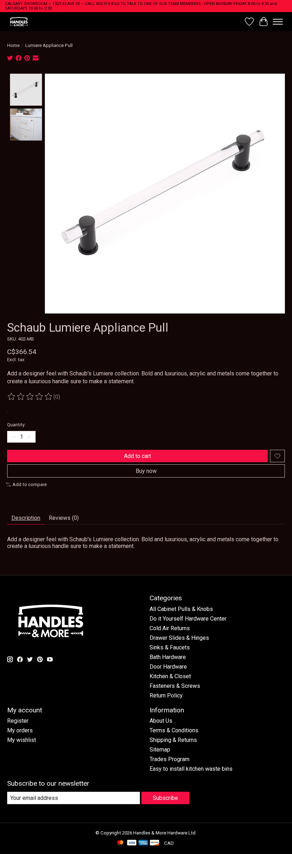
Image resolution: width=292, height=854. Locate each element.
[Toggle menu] (278, 22)
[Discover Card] (154, 843)
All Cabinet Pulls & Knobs (181, 609)
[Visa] (131, 843)
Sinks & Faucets (170, 647)
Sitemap (160, 749)
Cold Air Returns (170, 628)
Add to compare (29, 484)
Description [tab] (25, 518)
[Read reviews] (30, 396)
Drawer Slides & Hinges (179, 637)
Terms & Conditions (174, 730)
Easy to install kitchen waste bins (191, 768)
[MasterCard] (120, 843)
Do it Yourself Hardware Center (188, 618)
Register (17, 720)
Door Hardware (168, 666)
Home (13, 45)
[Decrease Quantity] (14, 437)
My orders (20, 730)
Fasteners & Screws (175, 685)
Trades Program (169, 759)
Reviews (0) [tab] (64, 518)
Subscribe (165, 798)
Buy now (146, 471)
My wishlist (21, 740)
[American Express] (143, 843)
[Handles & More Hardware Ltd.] (19, 21)
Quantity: (16, 424)
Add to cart (137, 456)
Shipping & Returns (173, 740)
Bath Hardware (168, 657)
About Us (161, 720)
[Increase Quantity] (28, 437)
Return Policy (166, 695)
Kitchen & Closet (170, 676)
